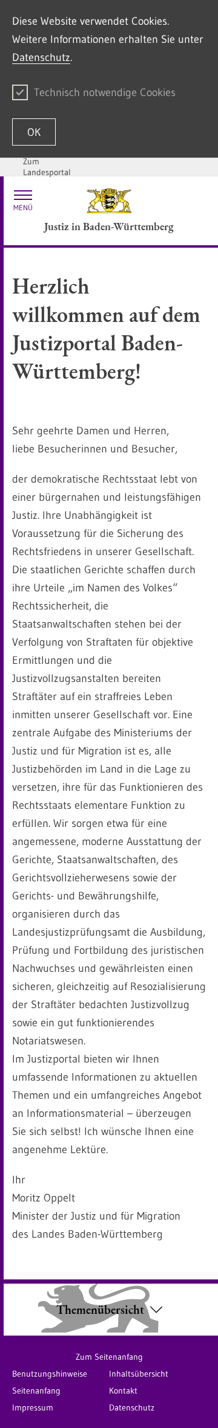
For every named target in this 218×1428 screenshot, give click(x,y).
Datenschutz (41, 57)
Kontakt (123, 1390)
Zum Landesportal (47, 167)
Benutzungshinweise (49, 1373)
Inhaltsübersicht (138, 1373)
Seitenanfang (36, 1390)
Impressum (32, 1407)
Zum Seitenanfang (109, 1356)
